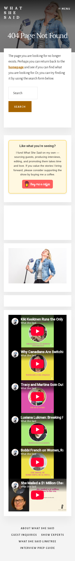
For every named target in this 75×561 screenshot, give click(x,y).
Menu (66, 9)
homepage (16, 67)
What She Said (14, 13)
